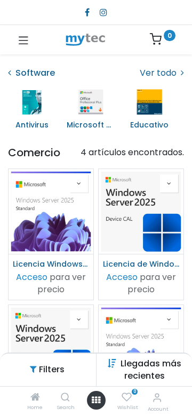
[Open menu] (96, 400)
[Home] (35, 397)
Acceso (31, 277)
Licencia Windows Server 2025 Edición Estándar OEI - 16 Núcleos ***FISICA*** (51, 264)
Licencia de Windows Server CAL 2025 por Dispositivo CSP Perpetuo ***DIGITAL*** (141, 264)
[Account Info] (157, 397)
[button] (151, 369)
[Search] (65, 397)
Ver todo (159, 73)
